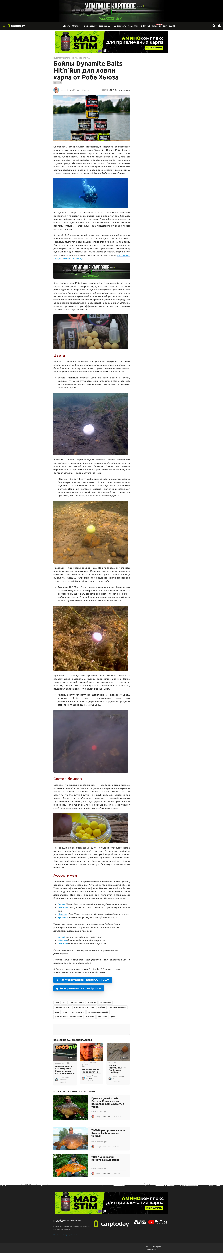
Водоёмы (89, 26)
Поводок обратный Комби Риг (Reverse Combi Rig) (117, 1068)
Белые (61, 904)
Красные (63, 917)
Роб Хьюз (102, 1017)
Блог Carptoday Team (84, 1007)
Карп (65, 1012)
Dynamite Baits (61, 58)
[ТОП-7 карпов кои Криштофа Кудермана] (70, 1165)
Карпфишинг (78, 1012)
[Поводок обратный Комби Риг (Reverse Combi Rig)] (118, 1052)
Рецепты (133, 26)
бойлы (101, 1007)
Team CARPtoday (62, 1007)
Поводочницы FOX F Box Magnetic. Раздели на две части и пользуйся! (65, 1070)
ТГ (144, 26)
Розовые (63, 907)
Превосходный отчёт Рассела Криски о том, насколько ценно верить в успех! (107, 1102)
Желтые (62, 914)
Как (57, 1012)
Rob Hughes (105, 1002)
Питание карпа (81, 58)
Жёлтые (62, 940)
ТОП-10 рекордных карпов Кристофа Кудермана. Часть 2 (108, 1133)
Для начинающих (117, 1007)
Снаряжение (60, 1063)
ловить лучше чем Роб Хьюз (68, 1017)
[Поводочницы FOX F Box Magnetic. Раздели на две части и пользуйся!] (65, 1052)
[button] (3, 26)
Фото (113, 1017)
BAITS (172, 26)
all (64, 1002)
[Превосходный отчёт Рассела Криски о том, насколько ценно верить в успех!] (70, 1107)
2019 (57, 1002)
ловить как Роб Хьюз (98, 1012)
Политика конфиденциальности (65, 1235)
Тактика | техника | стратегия (89, 1063)
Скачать (121, 26)
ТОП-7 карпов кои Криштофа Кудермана (105, 1158)
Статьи (76, 26)
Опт (164, 26)
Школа (67, 26)
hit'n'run (92, 1002)
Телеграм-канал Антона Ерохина (81, 988)
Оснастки (112, 1062)
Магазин (156, 25)
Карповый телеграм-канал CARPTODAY (85, 979)
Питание (90, 1017)
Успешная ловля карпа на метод (90, 1070)
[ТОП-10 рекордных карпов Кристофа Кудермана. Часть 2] (70, 1138)
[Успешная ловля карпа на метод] (91, 1052)
